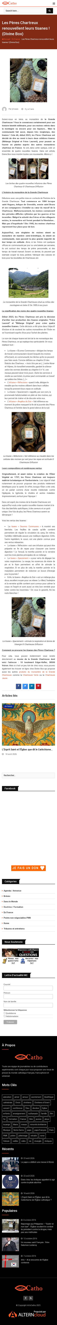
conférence (17, 1108)
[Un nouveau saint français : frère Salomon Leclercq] (10, 1244)
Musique (6, 1130)
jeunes (38, 1119)
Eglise (44, 1108)
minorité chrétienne (38, 1124)
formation (13, 1119)
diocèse (35, 1108)
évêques (48, 1141)
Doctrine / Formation (13, 907)
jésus (47, 1119)
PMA (5, 1136)
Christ (17, 1103)
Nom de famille (10, 1001)
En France (16, 39)
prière (12, 1136)
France (23, 1119)
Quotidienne (10, 1013)
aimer (16, 1097)
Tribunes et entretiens (14, 929)
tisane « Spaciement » (20, 558)
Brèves (7, 896)
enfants (6, 1113)
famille (44, 1113)
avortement (36, 1097)
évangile (37, 1141)
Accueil (7, 39)
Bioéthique (48, 1097)
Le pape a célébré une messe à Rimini (37, 1162)
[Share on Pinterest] (38, 688)
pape (29, 1130)
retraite (34, 1136)
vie (30, 1141)
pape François (40, 1130)
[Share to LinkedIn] (31, 688)
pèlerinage (23, 1136)
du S (27, 401)
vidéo (23, 1141)
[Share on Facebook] (18, 688)
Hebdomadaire (11, 1016)
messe (24, 1124)
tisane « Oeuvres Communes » (26, 526)
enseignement (19, 1113)
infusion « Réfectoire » (18, 382)
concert (6, 1108)
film (51, 1113)
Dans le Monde (11, 901)
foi (4, 1119)
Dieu (27, 1108)
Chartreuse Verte (31, 675)
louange (6, 1124)
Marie (15, 1124)
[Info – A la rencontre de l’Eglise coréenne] (10, 1261)
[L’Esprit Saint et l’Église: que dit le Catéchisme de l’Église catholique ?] (10, 1199)
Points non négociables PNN (17, 918)
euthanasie (33, 1113)
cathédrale (7, 1103)
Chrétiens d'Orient (42, 1103)
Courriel (7, 984)
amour (25, 1097)
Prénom (7, 993)
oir (30, 401)
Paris (51, 1130)
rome (42, 1136)
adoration (7, 1097)
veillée (15, 1141)
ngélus (22, 401)
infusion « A (14, 401)
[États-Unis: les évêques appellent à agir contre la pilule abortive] (10, 1181)
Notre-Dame (19, 1130)
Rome (6, 923)
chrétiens (27, 1103)
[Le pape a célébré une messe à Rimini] (10, 1164)
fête (31, 1119)
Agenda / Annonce (12, 891)
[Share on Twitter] (25, 688)
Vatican (6, 1141)
